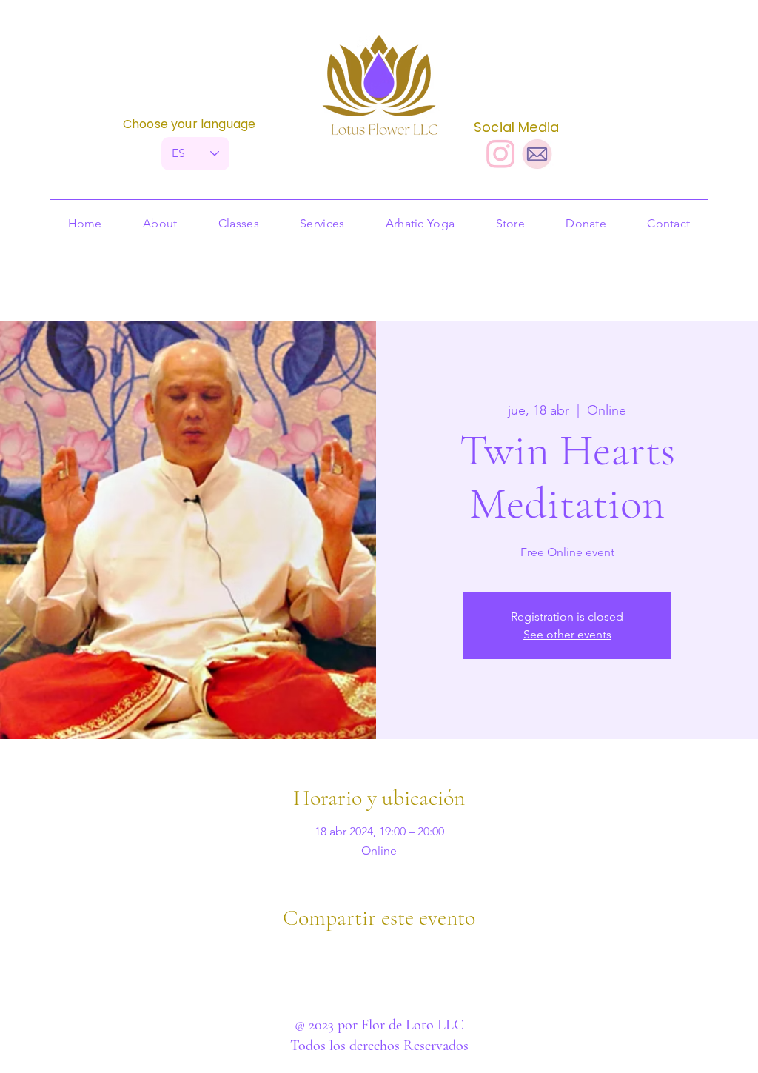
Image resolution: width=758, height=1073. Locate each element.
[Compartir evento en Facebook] (343, 957)
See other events (567, 634)
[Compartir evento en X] (379, 957)
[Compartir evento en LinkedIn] (416, 957)
